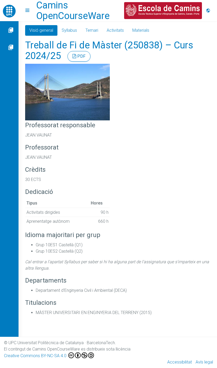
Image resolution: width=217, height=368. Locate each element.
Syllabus (69, 30)
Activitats (115, 30)
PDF (80, 56)
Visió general (41, 30)
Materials (140, 30)
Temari (91, 30)
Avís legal (204, 362)
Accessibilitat (179, 362)
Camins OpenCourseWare (73, 10)
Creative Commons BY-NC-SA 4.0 (35, 355)
